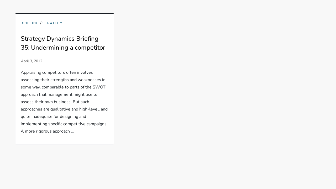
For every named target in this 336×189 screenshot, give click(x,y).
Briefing (30, 23)
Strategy (52, 23)
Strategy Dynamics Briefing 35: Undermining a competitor (63, 43)
